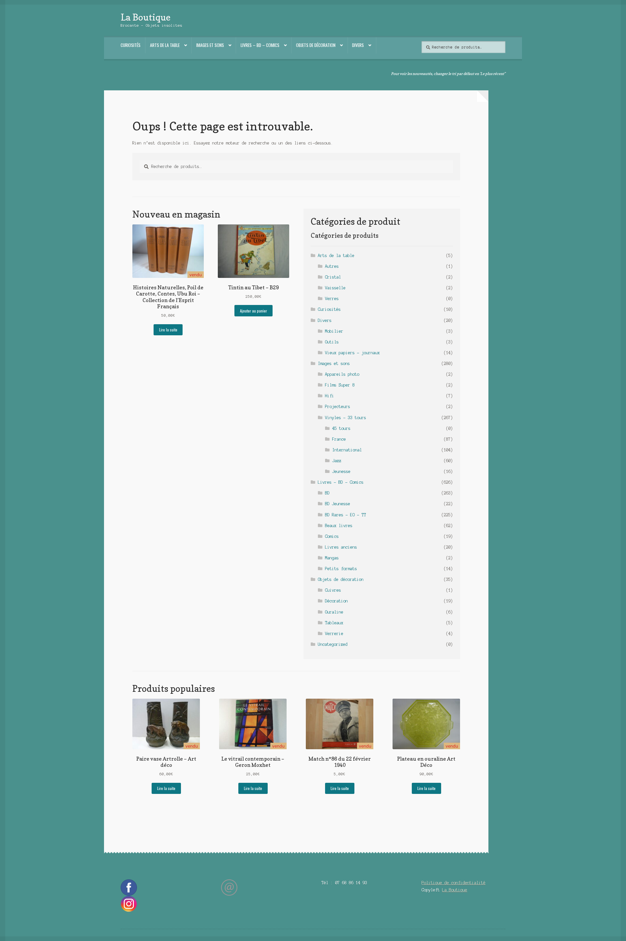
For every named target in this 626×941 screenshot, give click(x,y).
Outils (332, 342)
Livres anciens (341, 547)
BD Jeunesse (337, 504)
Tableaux (334, 623)
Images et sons (210, 45)
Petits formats (341, 569)
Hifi (329, 396)
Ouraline (334, 612)
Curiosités (131, 45)
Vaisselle (335, 288)
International (347, 450)
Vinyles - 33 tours (345, 418)
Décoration (336, 601)
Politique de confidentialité (453, 883)
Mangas (332, 558)
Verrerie (334, 633)
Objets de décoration (315, 45)
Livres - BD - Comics (341, 482)
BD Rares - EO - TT (345, 515)
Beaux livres (338, 526)
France (339, 439)
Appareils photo (342, 374)
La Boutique (146, 17)
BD (327, 493)
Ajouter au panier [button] (253, 310)
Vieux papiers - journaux (352, 353)
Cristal (333, 277)
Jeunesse (341, 471)
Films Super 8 (340, 385)
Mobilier (334, 331)
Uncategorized (333, 644)
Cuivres (333, 590)
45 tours (341, 428)
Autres (332, 266)
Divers (358, 45)
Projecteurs (337, 406)
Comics (332, 536)
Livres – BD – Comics (260, 45)
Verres (332, 298)
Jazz (336, 461)
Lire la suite (168, 329)
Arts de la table (165, 45)
